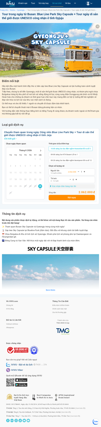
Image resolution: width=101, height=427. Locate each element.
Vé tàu (68, 3)
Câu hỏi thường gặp (59, 312)
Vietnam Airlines (12, 324)
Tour (33, 3)
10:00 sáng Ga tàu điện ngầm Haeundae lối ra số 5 (71, 149)
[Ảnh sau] (98, 50)
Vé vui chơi (56, 3)
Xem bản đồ (80, 408)
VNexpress (10, 327)
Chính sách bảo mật (59, 309)
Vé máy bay (44, 3)
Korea (12, 10)
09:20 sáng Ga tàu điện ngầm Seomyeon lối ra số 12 (71, 160)
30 (40, 187)
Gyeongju (21, 10)
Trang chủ (4, 10)
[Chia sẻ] (98, 26)
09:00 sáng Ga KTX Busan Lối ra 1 (64, 154)
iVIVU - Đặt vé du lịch (22, 364)
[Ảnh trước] (3, 50)
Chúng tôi (9, 305)
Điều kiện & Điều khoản (60, 305)
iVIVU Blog (10, 309)
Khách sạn (22, 3)
